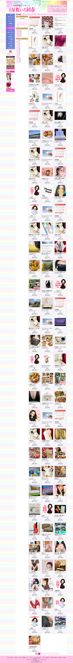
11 (20, 22)
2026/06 (17, 32)
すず (17, 42)
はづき (17, 51)
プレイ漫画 (51, 657)
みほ (17, 41)
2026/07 (17, 31)
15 (26, 22)
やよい (17, 61)
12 (21, 22)
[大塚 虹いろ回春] (36, 7)
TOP (10, 14)
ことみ (17, 46)
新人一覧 (10, 21)
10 (18, 22)
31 (18, 26)
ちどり (17, 59)
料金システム (10, 16)
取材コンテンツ (10, 32)
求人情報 (10, 45)
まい (17, 57)
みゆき (17, 52)
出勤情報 (10, 23)
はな (17, 47)
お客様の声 (10, 36)
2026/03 (17, 36)
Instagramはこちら (10, 53)
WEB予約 (10, 41)
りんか (17, 44)
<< (19, 18)
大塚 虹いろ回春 (37, 660)
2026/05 (17, 33)
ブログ (10, 30)
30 (17, 26)
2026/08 (17, 30)
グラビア (10, 34)
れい (17, 45)
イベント (10, 25)
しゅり (17, 60)
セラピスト (16, 657)
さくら (17, 58)
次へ (58, 653)
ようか (17, 53)
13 (23, 22)
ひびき (17, 48)
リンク (39, 658)
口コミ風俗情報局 (11, 90)
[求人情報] (10, 69)
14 (24, 22)
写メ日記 (31, 657)
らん (17, 54)
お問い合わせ (10, 43)
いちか (17, 40)
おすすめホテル (35, 658)
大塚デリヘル (10, 89)
